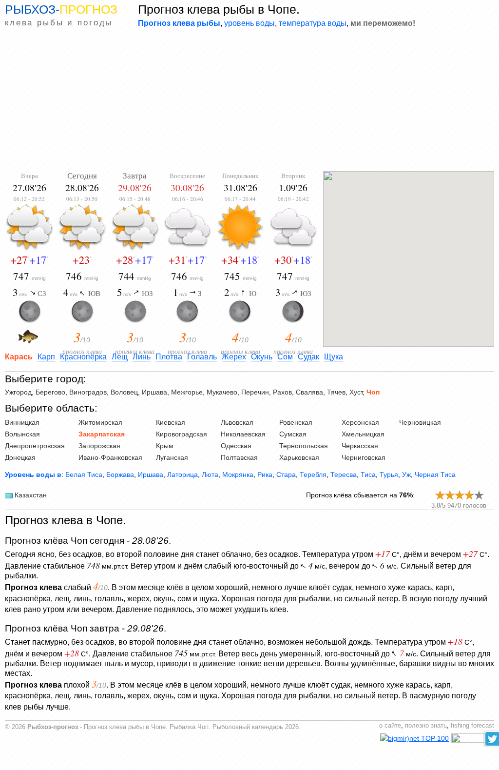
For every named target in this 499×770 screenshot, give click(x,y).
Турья (389, 474)
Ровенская (295, 422)
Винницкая (22, 422)
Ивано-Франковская (110, 457)
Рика (264, 474)
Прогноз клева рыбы (179, 23)
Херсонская (360, 422)
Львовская (237, 422)
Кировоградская (181, 434)
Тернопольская (303, 446)
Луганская (172, 457)
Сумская (293, 434)
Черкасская (360, 446)
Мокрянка (237, 474)
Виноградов (88, 392)
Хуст (356, 392)
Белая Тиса (83, 474)
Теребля (313, 474)
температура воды (312, 23)
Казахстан (31, 495)
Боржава (120, 474)
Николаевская (243, 434)
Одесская (236, 446)
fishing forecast (472, 725)
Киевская (170, 422)
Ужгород (18, 392)
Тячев (336, 392)
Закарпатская (101, 434)
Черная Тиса (435, 474)
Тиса (368, 474)
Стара (286, 474)
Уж (406, 474)
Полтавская (239, 457)
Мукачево (222, 392)
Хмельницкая (363, 434)
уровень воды (249, 23)
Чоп (373, 392)
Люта (210, 474)
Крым (164, 446)
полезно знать (426, 725)
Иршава (154, 392)
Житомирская (100, 422)
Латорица (182, 474)
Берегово (50, 392)
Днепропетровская (35, 446)
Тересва (343, 474)
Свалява (309, 392)
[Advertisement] (249, 100)
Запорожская (99, 446)
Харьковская (299, 457)
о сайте (390, 725)
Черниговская (363, 457)
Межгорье (187, 392)
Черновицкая (420, 422)
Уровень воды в (33, 474)
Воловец (124, 392)
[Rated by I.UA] (472, 740)
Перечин (255, 392)
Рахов (282, 392)
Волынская (22, 434)
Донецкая (20, 457)
